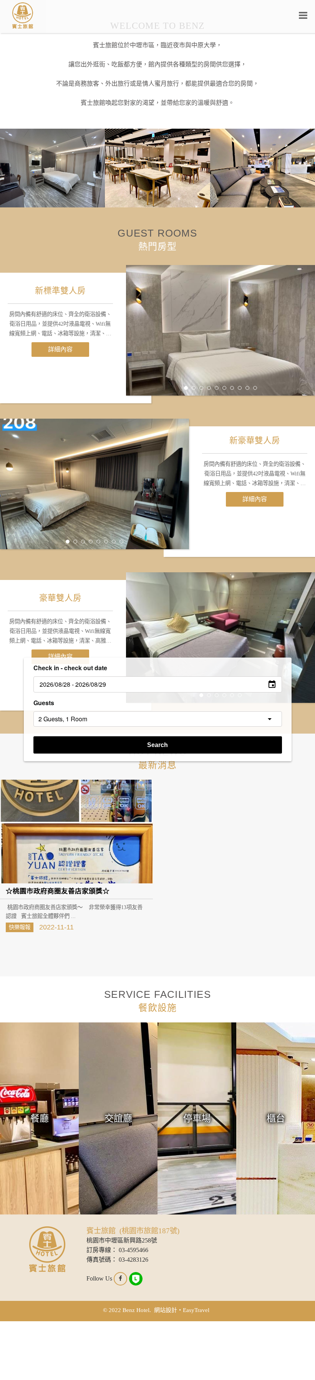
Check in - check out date (70, 667)
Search (157, 745)
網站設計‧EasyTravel (181, 1310)
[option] (220, 330)
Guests (43, 702)
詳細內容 (60, 349)
